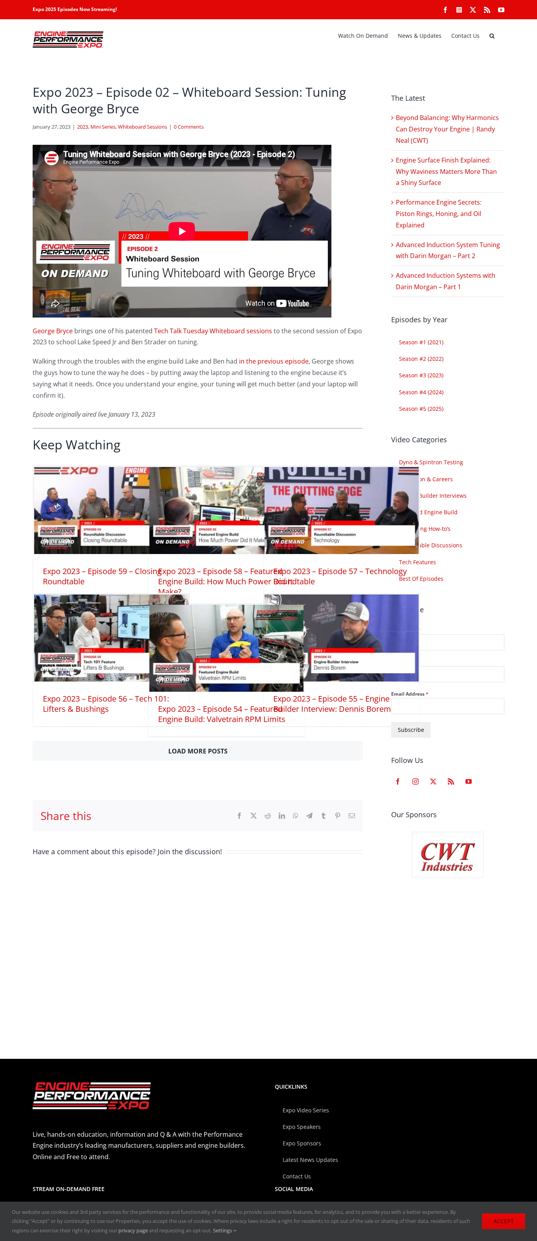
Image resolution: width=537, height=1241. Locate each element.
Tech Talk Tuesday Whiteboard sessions (213, 331)
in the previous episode (274, 361)
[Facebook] (398, 781)
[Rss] (451, 781)
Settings (223, 1230)
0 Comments (189, 126)
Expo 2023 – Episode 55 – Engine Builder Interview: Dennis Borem (332, 703)
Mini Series (103, 126)
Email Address (409, 694)
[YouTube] (468, 781)
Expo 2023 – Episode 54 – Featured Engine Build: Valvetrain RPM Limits (221, 714)
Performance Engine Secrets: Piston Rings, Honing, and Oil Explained (439, 213)
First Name (406, 629)
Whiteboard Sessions (142, 126)
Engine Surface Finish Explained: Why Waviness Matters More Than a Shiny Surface (446, 171)
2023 (82, 126)
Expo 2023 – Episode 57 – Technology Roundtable (340, 576)
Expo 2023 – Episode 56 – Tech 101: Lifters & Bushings (106, 703)
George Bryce (53, 331)
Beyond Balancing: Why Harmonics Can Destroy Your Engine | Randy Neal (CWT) (447, 129)
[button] (492, 35)
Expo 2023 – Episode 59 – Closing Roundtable (102, 576)
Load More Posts (198, 751)
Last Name (403, 662)
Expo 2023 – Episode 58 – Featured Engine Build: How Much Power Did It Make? (225, 581)
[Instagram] (415, 781)
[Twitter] (433, 781)
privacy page (133, 1230)
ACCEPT (503, 1221)
